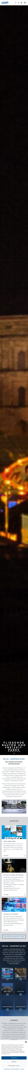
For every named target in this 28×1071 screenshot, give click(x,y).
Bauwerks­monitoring (14, 749)
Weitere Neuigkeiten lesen (14, 936)
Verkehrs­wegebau (7, 1006)
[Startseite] (5, 3)
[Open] (25, 2)
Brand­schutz (7, 991)
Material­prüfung (20, 1006)
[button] (26, 1042)
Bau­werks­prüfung (20, 976)
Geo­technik (20, 991)
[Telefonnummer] (18, 2)
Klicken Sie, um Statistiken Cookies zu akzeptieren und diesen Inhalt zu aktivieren (14, 806)
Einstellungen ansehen (14, 1065)
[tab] (8, 751)
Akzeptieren (14, 1057)
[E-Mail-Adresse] (21, 2)
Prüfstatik (7, 976)
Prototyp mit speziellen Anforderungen (13, 875)
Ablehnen (14, 1061)
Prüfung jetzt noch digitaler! (10, 914)
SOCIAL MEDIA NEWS (9, 841)
